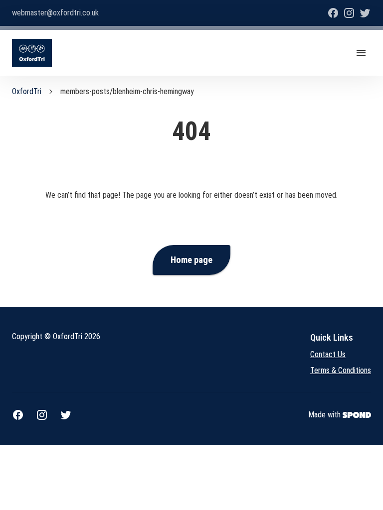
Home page (191, 260)
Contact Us (328, 354)
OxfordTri (26, 91)
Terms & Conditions (340, 370)
